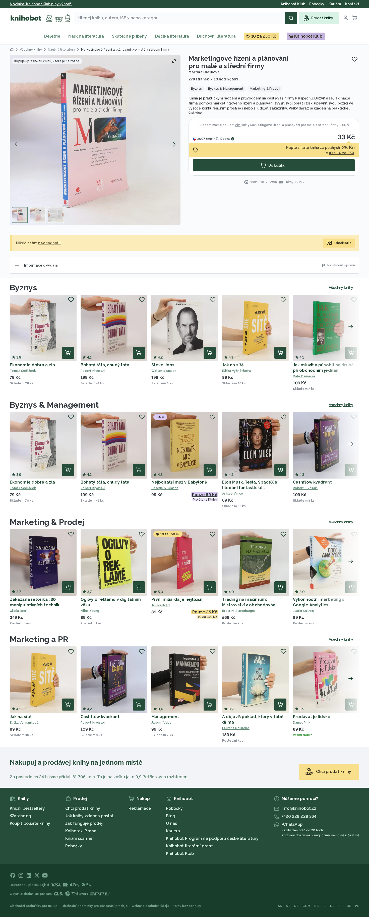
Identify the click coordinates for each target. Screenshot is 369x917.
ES (316, 906)
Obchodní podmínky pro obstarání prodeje (95, 906)
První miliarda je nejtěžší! (177, 599)
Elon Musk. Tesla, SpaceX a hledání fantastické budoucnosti (249, 488)
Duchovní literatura (216, 36)
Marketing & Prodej (47, 522)
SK (280, 906)
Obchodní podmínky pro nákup (33, 906)
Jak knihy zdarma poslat (89, 816)
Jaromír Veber (162, 722)
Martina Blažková (204, 72)
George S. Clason (164, 488)
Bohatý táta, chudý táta (105, 365)
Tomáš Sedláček (23, 371)
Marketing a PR (39, 639)
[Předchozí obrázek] (16, 144)
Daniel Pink (301, 722)
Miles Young (90, 611)
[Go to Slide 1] (20, 215)
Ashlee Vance (232, 493)
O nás (171, 823)
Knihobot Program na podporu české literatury (212, 838)
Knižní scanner (79, 838)
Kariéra (173, 831)
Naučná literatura (86, 36)
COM (306, 906)
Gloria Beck (19, 611)
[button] (95, 140)
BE (349, 906)
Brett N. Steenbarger (238, 611)
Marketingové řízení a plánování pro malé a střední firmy (294, 125)
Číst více (195, 112)
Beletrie (52, 36)
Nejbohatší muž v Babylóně (179, 482)
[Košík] (354, 18)
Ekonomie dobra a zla (32, 365)
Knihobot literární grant (189, 846)
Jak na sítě (233, 365)
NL (332, 906)
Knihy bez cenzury (187, 906)
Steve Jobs (162, 365)
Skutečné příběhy (129, 36)
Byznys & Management (54, 404)
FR (341, 906)
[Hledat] (291, 18)
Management (165, 716)
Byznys (23, 287)
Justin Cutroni (304, 611)
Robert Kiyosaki (93, 371)
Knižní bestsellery (27, 808)
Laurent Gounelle (236, 728)
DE (296, 906)
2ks (237, 125)
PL (357, 906)
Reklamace (140, 808)
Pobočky (73, 846)
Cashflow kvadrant (312, 482)
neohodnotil (49, 243)
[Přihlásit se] (345, 18)
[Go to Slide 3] (56, 215)
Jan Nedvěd (160, 605)
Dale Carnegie (304, 376)
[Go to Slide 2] (38, 215)
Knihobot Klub (180, 853)
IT (324, 906)
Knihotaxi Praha (81, 831)
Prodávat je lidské (311, 716)
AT (288, 906)
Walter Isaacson (163, 371)
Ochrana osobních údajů (150, 906)
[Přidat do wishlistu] (354, 59)
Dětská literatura (172, 36)
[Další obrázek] (173, 144)
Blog (170, 816)
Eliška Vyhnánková (236, 371)
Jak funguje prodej (84, 823)
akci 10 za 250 (341, 153)
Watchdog (20, 816)
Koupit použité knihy (30, 823)
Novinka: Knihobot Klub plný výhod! (41, 4)
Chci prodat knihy (82, 808)
